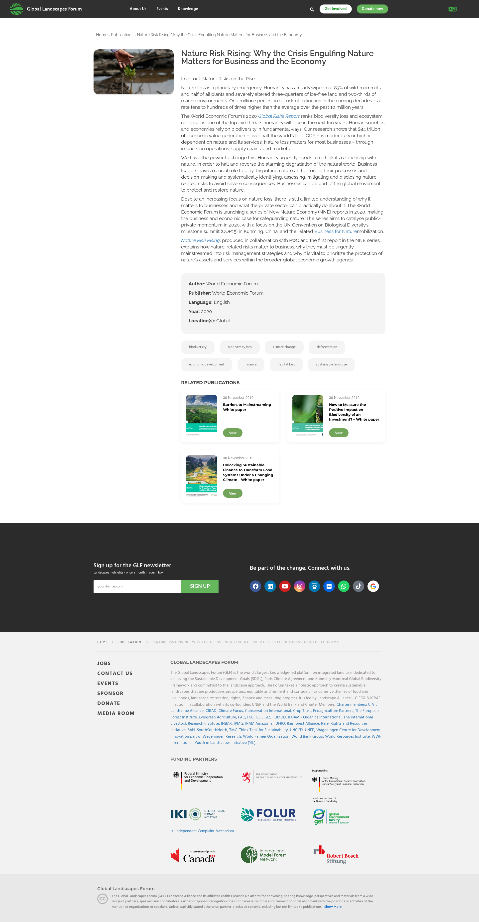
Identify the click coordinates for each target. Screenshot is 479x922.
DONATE (108, 703)
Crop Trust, (303, 711)
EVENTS (108, 684)
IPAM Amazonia (258, 723)
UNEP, (310, 730)
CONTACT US (115, 674)
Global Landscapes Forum (54, 9)
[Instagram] (299, 586)
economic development (206, 364)
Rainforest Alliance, (304, 723)
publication (129, 642)
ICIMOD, (280, 717)
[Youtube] (285, 586)
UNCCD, (297, 730)
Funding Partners (193, 759)
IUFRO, (280, 723)
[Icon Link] (373, 586)
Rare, (326, 723)
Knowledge (188, 9)
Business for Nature (335, 231)
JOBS (104, 664)
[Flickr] (329, 586)
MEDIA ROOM (116, 713)
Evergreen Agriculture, (218, 717)
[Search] (312, 9)
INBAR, (227, 723)
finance (250, 364)
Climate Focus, (232, 711)
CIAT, (372, 704)
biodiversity (198, 347)
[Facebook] (255, 586)
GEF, (260, 717)
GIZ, (268, 717)
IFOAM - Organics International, (316, 717)
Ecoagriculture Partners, (334, 711)
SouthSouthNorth (212, 730)
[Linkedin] (270, 586)
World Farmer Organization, (267, 736)
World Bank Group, (308, 736)
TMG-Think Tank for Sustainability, (259, 730)
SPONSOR (110, 694)
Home (102, 34)
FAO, (242, 717)
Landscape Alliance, (188, 711)
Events (162, 9)
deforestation (327, 347)
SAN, (192, 730)
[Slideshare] (314, 586)
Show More (333, 907)
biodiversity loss (240, 347)
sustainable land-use (331, 364)
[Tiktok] (358, 586)
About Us (138, 9)
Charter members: (352, 704)
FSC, (251, 717)
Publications (122, 34)
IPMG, (239, 723)
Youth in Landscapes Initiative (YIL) (225, 743)
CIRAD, (212, 711)
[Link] (16, 9)
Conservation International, (269, 711)
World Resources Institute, (348, 736)
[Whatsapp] (344, 586)
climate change (284, 347)
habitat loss (286, 364)
